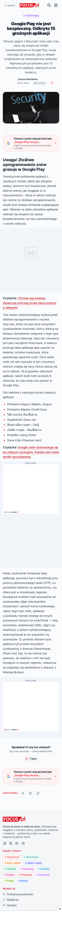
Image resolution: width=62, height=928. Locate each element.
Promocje (27, 874)
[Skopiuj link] (38, 793)
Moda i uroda (34, 862)
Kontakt (11, 905)
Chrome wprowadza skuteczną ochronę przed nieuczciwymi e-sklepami (29, 302)
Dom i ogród (13, 862)
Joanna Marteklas (28, 79)
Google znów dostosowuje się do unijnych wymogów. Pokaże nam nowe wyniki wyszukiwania (31, 452)
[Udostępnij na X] (30, 793)
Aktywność (32, 857)
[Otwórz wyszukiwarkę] (49, 5)
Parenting (28, 868)
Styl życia (44, 874)
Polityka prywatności (20, 894)
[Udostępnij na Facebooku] (23, 793)
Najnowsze (13, 857)
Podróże (45, 868)
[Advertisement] (31, 487)
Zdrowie (11, 868)
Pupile (10, 880)
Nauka (24, 880)
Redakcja (12, 899)
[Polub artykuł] (52, 83)
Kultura (11, 874)
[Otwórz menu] (56, 5)
